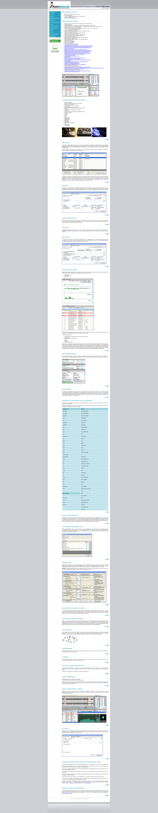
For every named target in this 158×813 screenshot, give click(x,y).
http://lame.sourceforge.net (67, 793)
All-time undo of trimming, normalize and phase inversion (74, 57)
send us (95, 405)
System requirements (54, 34)
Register (107, 8)
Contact (100, 6)
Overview (52, 14)
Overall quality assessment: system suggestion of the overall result (76, 52)
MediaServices (106, 6)
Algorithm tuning (67, 56)
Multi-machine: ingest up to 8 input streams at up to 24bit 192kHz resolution (78, 46)
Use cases (52, 16)
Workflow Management (54, 18)
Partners (75, 798)
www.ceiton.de (88, 782)
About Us (71, 798)
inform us (76, 230)
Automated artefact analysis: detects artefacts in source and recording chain (78, 51)
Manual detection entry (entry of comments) (72, 58)
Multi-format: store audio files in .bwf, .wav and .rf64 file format (75, 49)
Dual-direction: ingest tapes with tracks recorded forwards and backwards (77, 50)
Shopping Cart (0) (92, 6)
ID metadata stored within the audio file (71, 62)
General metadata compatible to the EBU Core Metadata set (75, 64)
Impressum (79, 798)
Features (51, 24)
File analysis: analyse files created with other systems (74, 68)
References (52, 20)
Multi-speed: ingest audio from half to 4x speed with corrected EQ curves (77, 47)
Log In (103, 8)
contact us (71, 782)
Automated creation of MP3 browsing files (71, 71)
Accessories (97, 179)
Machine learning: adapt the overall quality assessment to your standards (77, 53)
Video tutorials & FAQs (54, 22)
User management (67, 60)
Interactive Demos (53, 28)
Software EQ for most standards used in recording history (74, 54)
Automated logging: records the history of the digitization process (76, 61)
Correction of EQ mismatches (69, 55)
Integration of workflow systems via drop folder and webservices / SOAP (77, 70)
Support (86, 798)
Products (52, 30)
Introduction (52, 12)
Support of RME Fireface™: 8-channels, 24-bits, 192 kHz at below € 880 (77, 67)
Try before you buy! (54, 26)
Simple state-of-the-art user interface (71, 44)
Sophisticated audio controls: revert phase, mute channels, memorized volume (78, 45)
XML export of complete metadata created (72, 63)
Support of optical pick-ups (69, 48)
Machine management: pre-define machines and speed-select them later (77, 59)
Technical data (53, 36)
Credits (51, 32)
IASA (57, 51)
